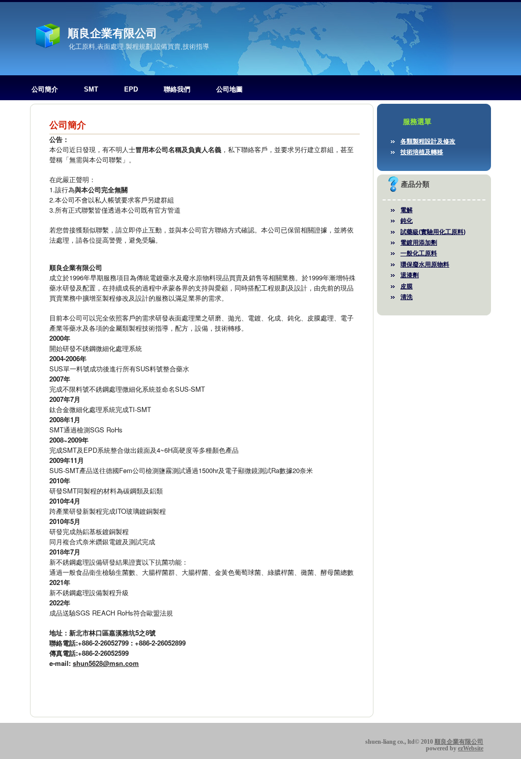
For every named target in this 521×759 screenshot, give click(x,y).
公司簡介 (45, 89)
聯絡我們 (177, 89)
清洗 (406, 297)
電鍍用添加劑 (418, 242)
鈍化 (406, 220)
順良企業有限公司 (112, 33)
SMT (91, 89)
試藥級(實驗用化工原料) (433, 232)
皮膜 (406, 286)
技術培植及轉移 (421, 152)
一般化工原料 (418, 253)
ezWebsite (470, 748)
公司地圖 (229, 89)
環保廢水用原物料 (424, 264)
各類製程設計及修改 (427, 141)
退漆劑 (409, 275)
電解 (406, 210)
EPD (131, 89)
